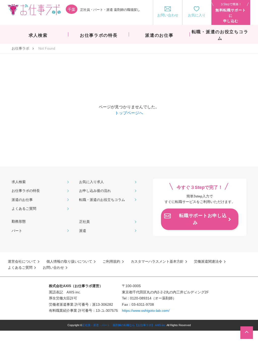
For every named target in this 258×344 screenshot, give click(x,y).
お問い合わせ (53, 267)
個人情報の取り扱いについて (69, 261)
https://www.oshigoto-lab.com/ (146, 310)
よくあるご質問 (24, 209)
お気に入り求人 (91, 182)
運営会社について (22, 261)
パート (17, 231)
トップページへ (129, 113)
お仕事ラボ (20, 48)
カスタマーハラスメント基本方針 (157, 261)
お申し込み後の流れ (95, 191)
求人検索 (19, 182)
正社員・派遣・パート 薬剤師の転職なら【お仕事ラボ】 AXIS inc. (124, 325)
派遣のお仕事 (22, 200)
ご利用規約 (111, 261)
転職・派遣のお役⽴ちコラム (102, 200)
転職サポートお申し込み (203, 219)
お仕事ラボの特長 (26, 191)
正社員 (84, 222)
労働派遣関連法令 (208, 261)
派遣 (82, 231)
